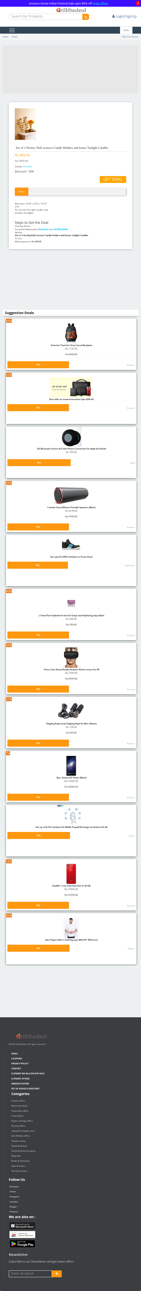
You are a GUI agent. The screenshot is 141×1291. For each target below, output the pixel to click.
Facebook (14, 1186)
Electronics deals (19, 1105)
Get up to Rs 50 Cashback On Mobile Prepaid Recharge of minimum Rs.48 (71, 827)
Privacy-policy (19, 1063)
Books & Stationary (20, 1160)
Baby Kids (16, 1155)
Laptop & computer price (23, 1130)
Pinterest (13, 1211)
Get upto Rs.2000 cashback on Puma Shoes (71, 556)
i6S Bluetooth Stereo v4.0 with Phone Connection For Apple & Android (71, 448)
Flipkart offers (20, 1078)
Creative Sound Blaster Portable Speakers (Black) (71, 507)
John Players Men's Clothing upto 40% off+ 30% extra (71, 939)
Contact (16, 1068)
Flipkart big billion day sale (28, 1073)
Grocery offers (18, 1125)
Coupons (16, 1058)
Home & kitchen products (23, 1150)
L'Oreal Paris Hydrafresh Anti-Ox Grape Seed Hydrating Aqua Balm (71, 615)
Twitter (12, 1191)
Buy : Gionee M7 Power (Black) (71, 777)
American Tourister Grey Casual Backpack (71, 345)
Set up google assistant (25, 1088)
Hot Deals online (19, 1171)
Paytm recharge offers (22, 1120)
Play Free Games (130, 36)
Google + (13, 1206)
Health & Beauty (19, 1145)
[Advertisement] (70, 69)
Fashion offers (18, 1100)
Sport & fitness (18, 1166)
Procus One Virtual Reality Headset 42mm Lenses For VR (71, 669)
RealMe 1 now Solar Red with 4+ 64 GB (71, 885)
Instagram (14, 1196)
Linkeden (13, 1201)
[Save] (57, 1273)
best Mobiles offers (20, 1135)
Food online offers (20, 1110)
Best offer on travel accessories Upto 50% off (71, 399)
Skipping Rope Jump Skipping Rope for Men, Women (71, 723)
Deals (126, 30)
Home (5, 36)
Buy (38, 364)
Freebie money (18, 1140)
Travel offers (17, 1115)
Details (21, 191)
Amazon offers (20, 1083)
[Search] (85, 17)
